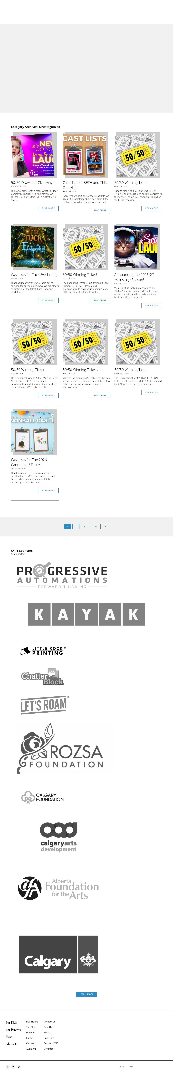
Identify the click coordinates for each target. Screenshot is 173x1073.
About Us (12, 1044)
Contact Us (49, 1021)
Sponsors (49, 1037)
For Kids (11, 1022)
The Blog (31, 1027)
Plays (9, 1037)
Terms (131, 1067)
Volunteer (49, 1048)
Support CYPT (51, 1043)
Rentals (48, 1032)
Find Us (48, 1027)
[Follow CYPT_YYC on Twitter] (13, 1067)
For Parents (13, 1030)
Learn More (87, 994)
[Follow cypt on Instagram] (19, 1067)
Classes (30, 1043)
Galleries (31, 1032)
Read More (48, 208)
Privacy (121, 1067)
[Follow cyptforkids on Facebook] (8, 1067)
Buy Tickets (32, 1021)
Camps (30, 1037)
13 (96, 526)
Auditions (31, 1048)
